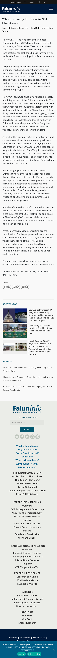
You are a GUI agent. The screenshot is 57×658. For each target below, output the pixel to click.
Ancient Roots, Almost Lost (27, 476)
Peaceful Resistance (27, 494)
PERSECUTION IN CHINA (27, 502)
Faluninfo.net (16, 2)
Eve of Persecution (27, 483)
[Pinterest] (37, 436)
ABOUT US (27, 612)
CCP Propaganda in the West (27, 556)
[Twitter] (27, 436)
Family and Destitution (27, 534)
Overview (27, 505)
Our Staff (27, 619)
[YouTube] (17, 436)
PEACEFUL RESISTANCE (27, 573)
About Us (13, 637)
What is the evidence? (27, 460)
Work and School (27, 537)
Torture (27, 519)
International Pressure (27, 560)
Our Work (27, 615)
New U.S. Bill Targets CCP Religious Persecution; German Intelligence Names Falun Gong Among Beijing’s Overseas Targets (41, 315)
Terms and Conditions (26, 641)
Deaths (27, 530)
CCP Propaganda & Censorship (27, 509)
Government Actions (27, 606)
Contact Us (25, 637)
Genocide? (27, 456)
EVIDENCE (27, 591)
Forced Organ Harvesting (27, 527)
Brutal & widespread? (27, 453)
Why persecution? (27, 449)
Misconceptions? (27, 467)
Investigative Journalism (27, 602)
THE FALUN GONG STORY (27, 472)
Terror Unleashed (27, 486)
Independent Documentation (27, 598)
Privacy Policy (39, 637)
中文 (39, 2)
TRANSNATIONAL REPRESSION (27, 545)
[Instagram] (32, 436)
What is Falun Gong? (27, 445)
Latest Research (27, 622)
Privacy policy (34, 654)
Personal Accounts (27, 595)
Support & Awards (27, 583)
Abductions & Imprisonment (27, 512)
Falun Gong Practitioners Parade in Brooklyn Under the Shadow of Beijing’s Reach (40, 329)
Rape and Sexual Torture (27, 523)
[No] (53, 649)
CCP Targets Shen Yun (27, 567)
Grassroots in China (27, 576)
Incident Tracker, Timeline (27, 552)
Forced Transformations (27, 516)
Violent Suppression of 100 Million (27, 490)
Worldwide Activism (27, 580)
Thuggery (27, 563)
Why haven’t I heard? (27, 463)
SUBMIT (27, 429)
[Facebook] (22, 436)
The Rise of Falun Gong (27, 479)
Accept (21, 654)
